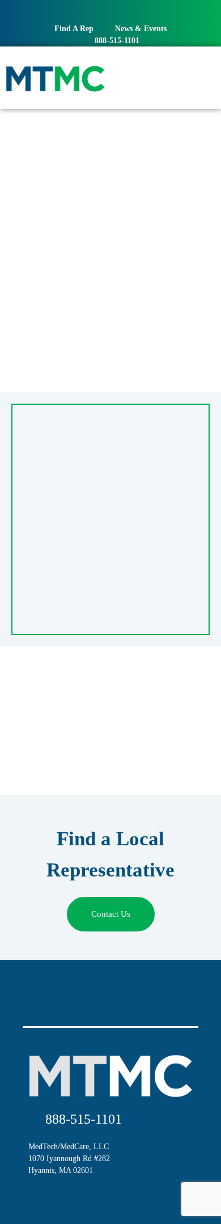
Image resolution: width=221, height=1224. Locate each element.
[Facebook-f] (98, 11)
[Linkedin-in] (123, 11)
